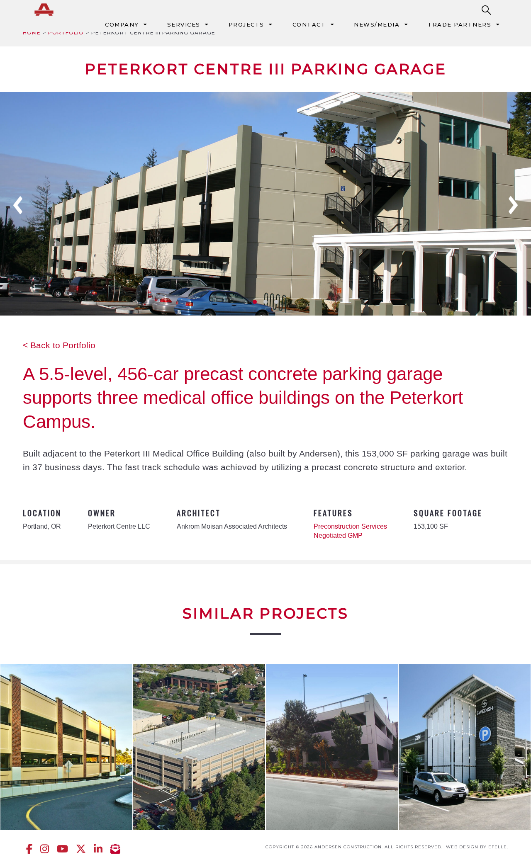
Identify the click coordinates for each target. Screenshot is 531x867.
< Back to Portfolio (59, 345)
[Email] (115, 849)
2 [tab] (265, 302)
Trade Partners (459, 24)
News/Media (376, 24)
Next (513, 205)
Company (122, 24)
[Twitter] (81, 849)
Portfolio (66, 32)
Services (183, 24)
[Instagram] (44, 849)
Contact (309, 24)
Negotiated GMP (338, 535)
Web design (462, 847)
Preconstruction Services (350, 526)
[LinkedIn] (98, 849)
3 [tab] (276, 302)
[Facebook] (29, 849)
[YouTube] (62, 849)
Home (32, 32)
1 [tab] (255, 302)
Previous (17, 205)
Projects (246, 24)
